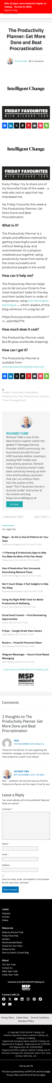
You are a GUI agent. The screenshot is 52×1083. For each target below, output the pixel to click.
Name (5, 843)
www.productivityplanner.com (23, 367)
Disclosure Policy (26, 1020)
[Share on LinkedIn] (10, 126)
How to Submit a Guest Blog (15, 952)
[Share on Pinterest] (28, 126)
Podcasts (6, 913)
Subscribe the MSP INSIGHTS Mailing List (26, 670)
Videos (5, 920)
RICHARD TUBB (17, 433)
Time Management (14, 400)
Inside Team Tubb (10, 974)
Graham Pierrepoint (29, 560)
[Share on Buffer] (22, 126)
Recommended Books (12, 942)
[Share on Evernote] (46, 126)
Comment (7, 809)
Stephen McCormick (24, 607)
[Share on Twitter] (16, 126)
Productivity (9, 396)
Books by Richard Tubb (12, 932)
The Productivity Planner (33, 396)
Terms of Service (32, 1074)
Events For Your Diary (12, 945)
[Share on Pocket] (40, 126)
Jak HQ (29, 1065)
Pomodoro (31, 393)
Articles (5, 916)
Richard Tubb (33, 545)
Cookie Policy (22, 1017)
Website (6, 865)
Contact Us (7, 967)
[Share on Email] (34, 126)
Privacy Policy (7, 1017)
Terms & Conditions (40, 1017)
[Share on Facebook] (4, 126)
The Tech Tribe (9, 964)
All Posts (14, 504)
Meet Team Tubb (9, 971)
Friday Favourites (13, 393)
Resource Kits (8, 949)
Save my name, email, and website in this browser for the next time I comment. (25, 881)
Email (5, 854)
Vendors (6, 939)
